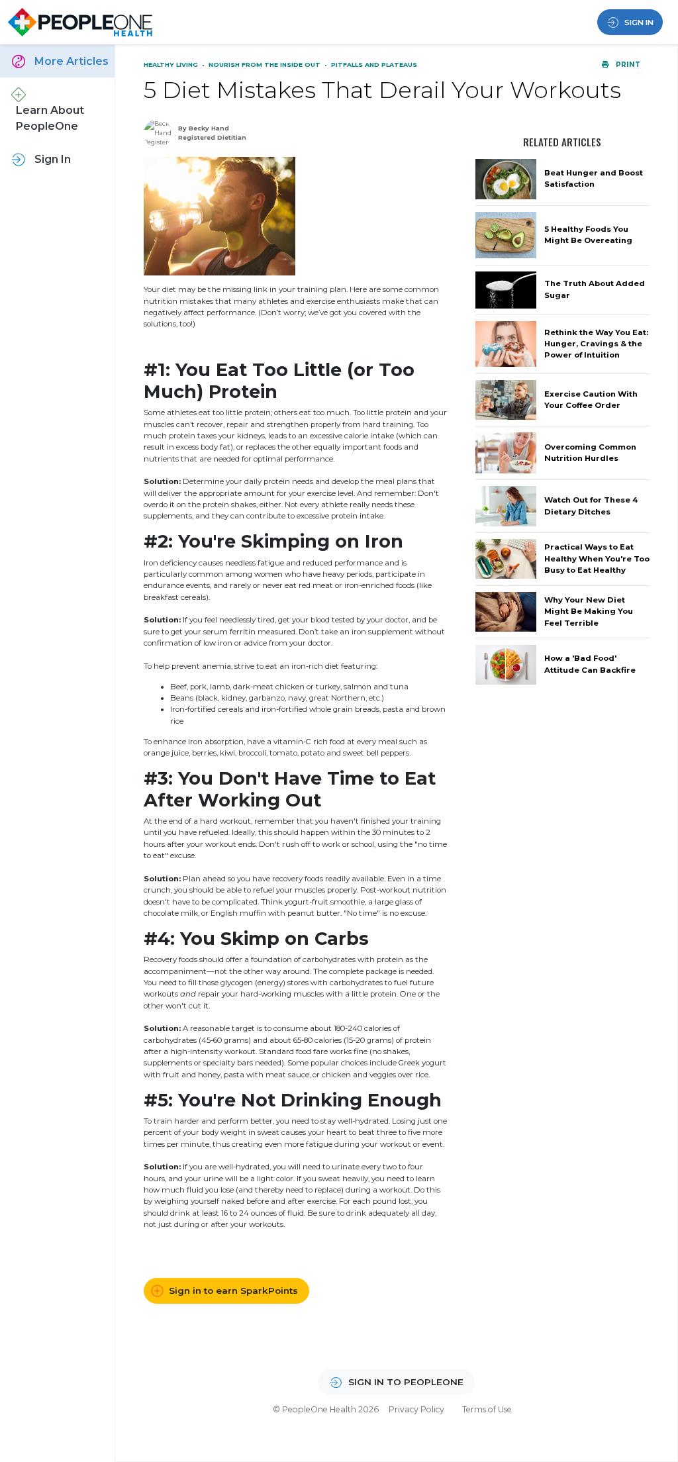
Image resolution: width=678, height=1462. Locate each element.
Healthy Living (172, 64)
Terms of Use (487, 1409)
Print (627, 64)
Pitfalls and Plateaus (374, 64)
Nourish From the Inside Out (265, 64)
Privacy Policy (416, 1409)
